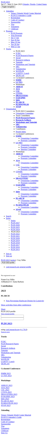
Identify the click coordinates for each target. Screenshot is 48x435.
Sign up (9, 256)
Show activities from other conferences (16, 305)
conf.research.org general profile (18, 267)
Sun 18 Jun (15, 40)
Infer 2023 (5, 399)
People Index (21, 132)
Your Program (16, 35)
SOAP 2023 (5, 405)
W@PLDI (20, 71)
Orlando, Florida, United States (35, 4)
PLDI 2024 (15, 229)
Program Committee (28, 140)
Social (18, 58)
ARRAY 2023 (6, 385)
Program (9, 31)
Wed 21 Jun (15, 47)
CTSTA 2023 (6, 392)
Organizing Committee (24, 113)
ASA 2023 (5, 388)
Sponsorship (15, 22)
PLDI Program (16, 33)
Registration (15, 18)
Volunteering (21, 69)
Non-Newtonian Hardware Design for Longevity (25, 301)
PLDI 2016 (15, 247)
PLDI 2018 (15, 243)
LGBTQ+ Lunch (22, 73)
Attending (10, 11)
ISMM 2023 (6, 373)
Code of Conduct (17, 20)
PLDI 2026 (15, 225)
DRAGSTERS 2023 (9, 394)
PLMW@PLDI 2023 (9, 403)
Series (13, 221)
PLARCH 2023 (7, 401)
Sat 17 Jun (15, 38)
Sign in (8, 254)
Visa (12, 24)
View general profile (7, 314)
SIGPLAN (20, 75)
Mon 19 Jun (15, 42)
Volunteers (15, 27)
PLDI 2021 (15, 236)
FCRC (18, 53)
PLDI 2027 (15, 223)
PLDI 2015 (15, 249)
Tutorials (19, 62)
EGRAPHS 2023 (8, 396)
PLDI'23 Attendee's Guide (21, 15)
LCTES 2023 (6, 376)
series (13, 260)
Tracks (8, 49)
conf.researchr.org (13, 330)
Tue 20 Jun (15, 44)
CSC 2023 (5, 390)
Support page (5, 332)
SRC (18, 67)
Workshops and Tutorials (25, 64)
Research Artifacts (23, 60)
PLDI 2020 (15, 238)
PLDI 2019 (15, 241)
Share (3, 309)
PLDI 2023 (5, 260)
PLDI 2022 (15, 234)
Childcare (14, 29)
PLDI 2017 (15, 245)
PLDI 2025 (15, 227)
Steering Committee (28, 149)
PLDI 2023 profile (8, 263)
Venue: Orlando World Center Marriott (26, 13)
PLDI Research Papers (24, 55)
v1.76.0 (24, 330)
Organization (11, 109)
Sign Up (4, 433)
